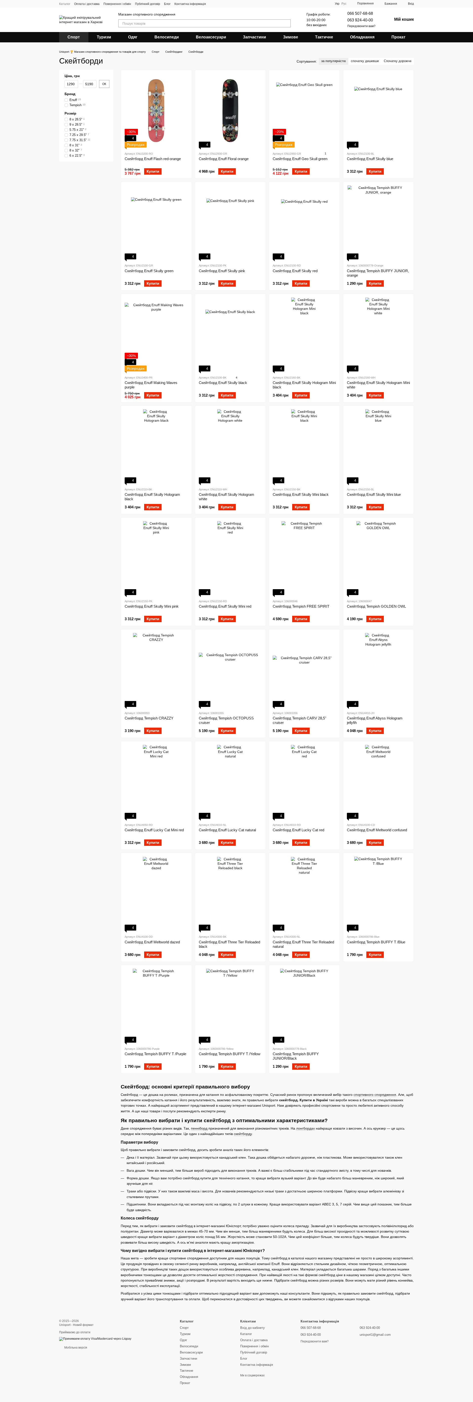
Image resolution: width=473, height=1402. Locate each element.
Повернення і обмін (117, 4)
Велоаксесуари (211, 37)
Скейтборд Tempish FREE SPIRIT (301, 606)
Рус (343, 3)
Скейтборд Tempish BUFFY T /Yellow (229, 1054)
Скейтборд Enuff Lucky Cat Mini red (154, 830)
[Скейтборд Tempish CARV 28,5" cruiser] (304, 670)
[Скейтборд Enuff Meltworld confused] (378, 782)
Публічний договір (147, 4)
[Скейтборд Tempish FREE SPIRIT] (304, 558)
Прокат (398, 37)
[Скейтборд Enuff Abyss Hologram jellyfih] (378, 670)
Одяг (132, 37)
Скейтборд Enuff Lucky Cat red (298, 830)
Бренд (70, 94)
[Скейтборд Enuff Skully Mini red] (230, 558)
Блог (167, 4)
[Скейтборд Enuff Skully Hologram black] (156, 446)
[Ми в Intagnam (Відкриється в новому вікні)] (213, 4)
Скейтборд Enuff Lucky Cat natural (227, 830)
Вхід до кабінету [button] (252, 1328)
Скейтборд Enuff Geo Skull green (300, 159)
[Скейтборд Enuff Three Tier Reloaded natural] (304, 894)
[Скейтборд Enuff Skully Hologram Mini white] (378, 334)
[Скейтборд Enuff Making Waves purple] (156, 334)
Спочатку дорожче (397, 61)
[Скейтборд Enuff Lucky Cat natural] (230, 782)
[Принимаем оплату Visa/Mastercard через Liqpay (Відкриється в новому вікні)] (95, 1338)
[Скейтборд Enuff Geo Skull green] (304, 111)
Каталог (64, 4)
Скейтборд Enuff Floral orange (224, 159)
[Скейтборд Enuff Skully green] (156, 222)
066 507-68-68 (360, 13)
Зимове (290, 37)
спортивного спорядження (375, 1095)
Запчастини (254, 37)
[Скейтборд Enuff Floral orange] (230, 111)
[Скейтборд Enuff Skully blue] (378, 111)
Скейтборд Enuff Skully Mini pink (152, 606)
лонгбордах (305, 1128)
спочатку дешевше (365, 61)
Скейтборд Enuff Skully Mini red (225, 606)
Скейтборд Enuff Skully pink (222, 271)
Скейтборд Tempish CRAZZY (149, 718)
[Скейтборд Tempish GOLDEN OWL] (378, 558)
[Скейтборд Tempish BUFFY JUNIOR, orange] (378, 222)
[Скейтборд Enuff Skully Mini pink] (156, 558)
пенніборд (199, 1128)
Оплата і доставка (87, 4)
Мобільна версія (75, 1347)
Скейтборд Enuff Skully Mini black (301, 494)
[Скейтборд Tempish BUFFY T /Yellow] (230, 1006)
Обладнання (362, 37)
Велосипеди (166, 37)
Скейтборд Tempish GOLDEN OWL (376, 606)
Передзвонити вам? (361, 26)
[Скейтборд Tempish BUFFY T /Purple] (156, 1006)
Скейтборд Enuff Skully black (223, 383)
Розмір (70, 113)
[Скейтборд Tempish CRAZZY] (156, 670)
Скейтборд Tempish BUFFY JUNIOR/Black (296, 1056)
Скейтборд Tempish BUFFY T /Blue (376, 942)
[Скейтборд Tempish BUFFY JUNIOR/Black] (304, 1006)
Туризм (104, 37)
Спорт (74, 37)
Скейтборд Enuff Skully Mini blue (374, 494)
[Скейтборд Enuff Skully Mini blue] (378, 446)
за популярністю (333, 61)
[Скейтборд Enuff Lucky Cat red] (304, 782)
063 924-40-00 (360, 20)
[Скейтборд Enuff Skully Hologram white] (230, 446)
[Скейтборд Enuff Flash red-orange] (156, 111)
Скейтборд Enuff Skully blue (370, 159)
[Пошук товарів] (287, 23)
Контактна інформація (190, 4)
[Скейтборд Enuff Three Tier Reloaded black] (230, 894)
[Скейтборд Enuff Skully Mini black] (304, 446)
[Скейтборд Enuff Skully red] (304, 222)
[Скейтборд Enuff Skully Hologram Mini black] (304, 334)
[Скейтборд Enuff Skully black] (230, 334)
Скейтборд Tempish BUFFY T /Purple (155, 1054)
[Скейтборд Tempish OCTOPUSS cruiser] (230, 670)
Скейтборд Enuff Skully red (295, 271)
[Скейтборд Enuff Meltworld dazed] (156, 894)
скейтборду (243, 1134)
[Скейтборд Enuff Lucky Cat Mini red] (156, 782)
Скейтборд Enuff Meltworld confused (377, 830)
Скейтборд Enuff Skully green (149, 271)
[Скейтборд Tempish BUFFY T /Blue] (378, 894)
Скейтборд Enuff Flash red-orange (153, 159)
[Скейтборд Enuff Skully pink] (230, 222)
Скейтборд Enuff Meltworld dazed (152, 942)
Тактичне (324, 37)
